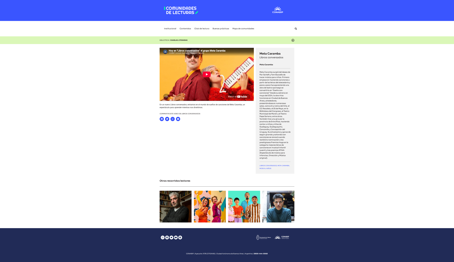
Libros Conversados (268, 165)
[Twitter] (171, 237)
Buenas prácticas (221, 28)
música (263, 168)
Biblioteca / (165, 40)
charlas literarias (179, 40)
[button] (296, 29)
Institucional (170, 28)
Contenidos (185, 28)
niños (268, 168)
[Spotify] (180, 237)
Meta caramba (283, 165)
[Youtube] (176, 237)
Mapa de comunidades (243, 28)
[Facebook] (167, 237)
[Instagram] (163, 237)
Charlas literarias (175, 205)
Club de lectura (201, 28)
